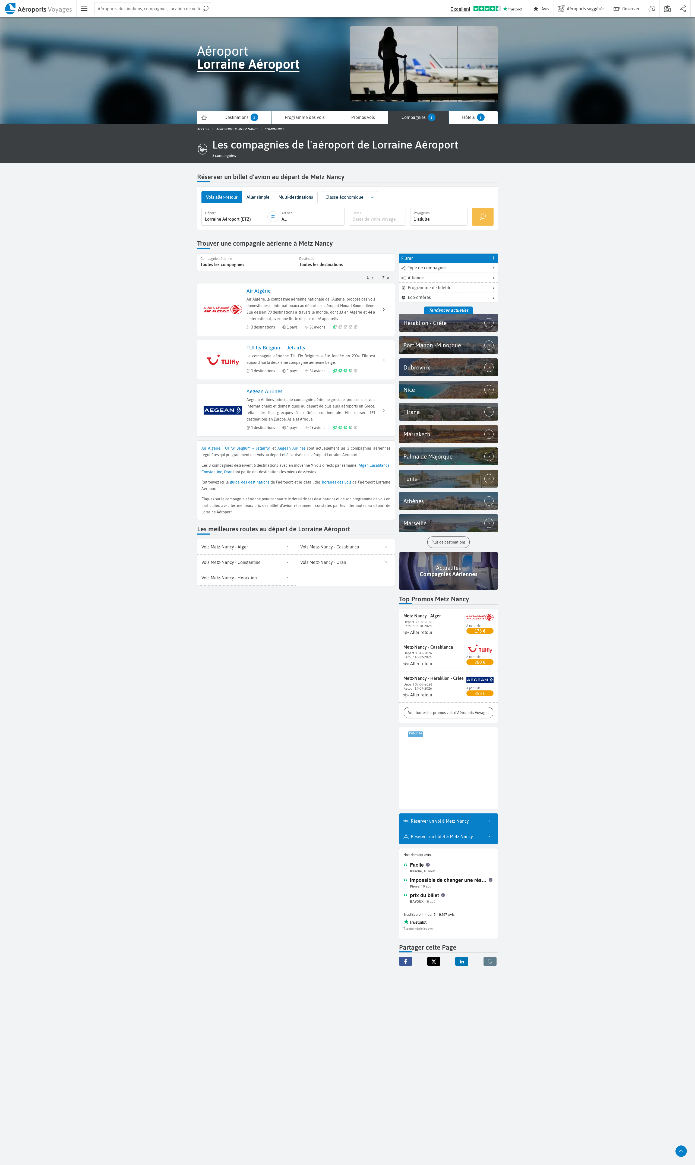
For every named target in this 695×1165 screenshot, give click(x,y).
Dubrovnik (416, 367)
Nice (409, 389)
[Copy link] (490, 961)
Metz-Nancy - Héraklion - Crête (433, 678)
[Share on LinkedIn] (461, 961)
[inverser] (272, 216)
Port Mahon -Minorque (432, 345)
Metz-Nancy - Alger (422, 615)
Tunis (410, 478)
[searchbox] (152, 8)
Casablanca (379, 465)
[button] (224, 155)
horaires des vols (336, 482)
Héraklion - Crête (425, 323)
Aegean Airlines (291, 448)
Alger (363, 465)
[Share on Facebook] (405, 961)
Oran (228, 472)
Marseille (415, 523)
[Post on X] (433, 961)
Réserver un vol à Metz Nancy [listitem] (440, 821)
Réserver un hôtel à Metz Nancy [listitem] (442, 836)
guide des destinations (249, 482)
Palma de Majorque (428, 456)
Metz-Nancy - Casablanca (428, 647)
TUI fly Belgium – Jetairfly (246, 448)
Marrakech (416, 434)
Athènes (413, 501)
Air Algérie (210, 448)
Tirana (411, 412)
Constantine (211, 472)
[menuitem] (38, 9)
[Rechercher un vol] (483, 216)
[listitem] (246, 547)
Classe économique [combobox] (345, 197)
